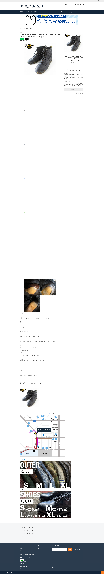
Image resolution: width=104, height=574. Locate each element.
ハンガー (74, 12)
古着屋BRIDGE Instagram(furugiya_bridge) (27, 554)
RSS (20, 564)
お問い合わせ (60, 11)
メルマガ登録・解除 (23, 563)
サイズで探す (25, 29)
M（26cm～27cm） (30, 28)
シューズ (24, 12)
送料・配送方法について (52, 11)
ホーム (20, 28)
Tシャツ (29, 12)
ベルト (55, 12)
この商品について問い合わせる (72, 412)
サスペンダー (60, 12)
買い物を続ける (81, 412)
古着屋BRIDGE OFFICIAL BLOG (25, 557)
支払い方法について (43, 11)
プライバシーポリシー (23, 568)
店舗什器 (70, 12)
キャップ (65, 12)
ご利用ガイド (35, 11)
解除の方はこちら (77, 549)
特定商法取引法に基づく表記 (24, 566)
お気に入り (74, 62)
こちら (71, 76)
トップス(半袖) (35, 12)
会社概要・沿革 (22, 11)
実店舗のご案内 (29, 11)
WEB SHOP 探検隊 (23, 561)
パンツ (21, 12)
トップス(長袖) (41, 12)
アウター (47, 12)
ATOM (23, 564)
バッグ (51, 12)
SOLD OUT (74, 89)
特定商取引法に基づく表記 (79, 93)
